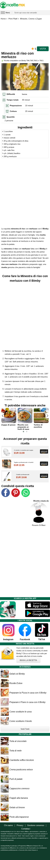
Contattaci (25, 829)
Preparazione (16, 105)
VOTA (43, 48)
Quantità (11, 117)
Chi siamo (8, 825)
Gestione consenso (35, 825)
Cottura (13, 111)
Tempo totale (13, 100)
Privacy (20, 825)
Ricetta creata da (41, 501)
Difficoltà (11, 94)
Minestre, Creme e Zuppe (31, 19)
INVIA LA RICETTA (28, 660)
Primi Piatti (12, 19)
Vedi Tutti (25, 729)
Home (3, 19)
